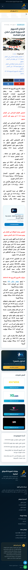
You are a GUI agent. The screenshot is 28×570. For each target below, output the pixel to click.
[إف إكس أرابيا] (23, 6)
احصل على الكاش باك (14, 367)
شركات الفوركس (22, 510)
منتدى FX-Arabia (22, 519)
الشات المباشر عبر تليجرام (21, 535)
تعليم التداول (23, 507)
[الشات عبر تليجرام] (25, 563)
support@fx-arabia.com (20, 533)
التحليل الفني (23, 502)
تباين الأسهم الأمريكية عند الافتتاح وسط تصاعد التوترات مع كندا (15, 451)
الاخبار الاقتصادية (20, 25)
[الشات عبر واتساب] (25, 567)
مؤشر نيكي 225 (13, 281)
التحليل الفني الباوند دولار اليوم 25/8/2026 (14, 443)
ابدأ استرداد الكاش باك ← (14, 224)
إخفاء (14, 54)
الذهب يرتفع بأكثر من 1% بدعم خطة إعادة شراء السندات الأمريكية (14, 457)
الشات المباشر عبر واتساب (20, 538)
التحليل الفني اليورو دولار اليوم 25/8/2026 (14, 446)
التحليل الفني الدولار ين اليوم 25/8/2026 (15, 440)
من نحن (24, 521)
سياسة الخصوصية (22, 524)
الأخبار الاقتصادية (22, 505)
